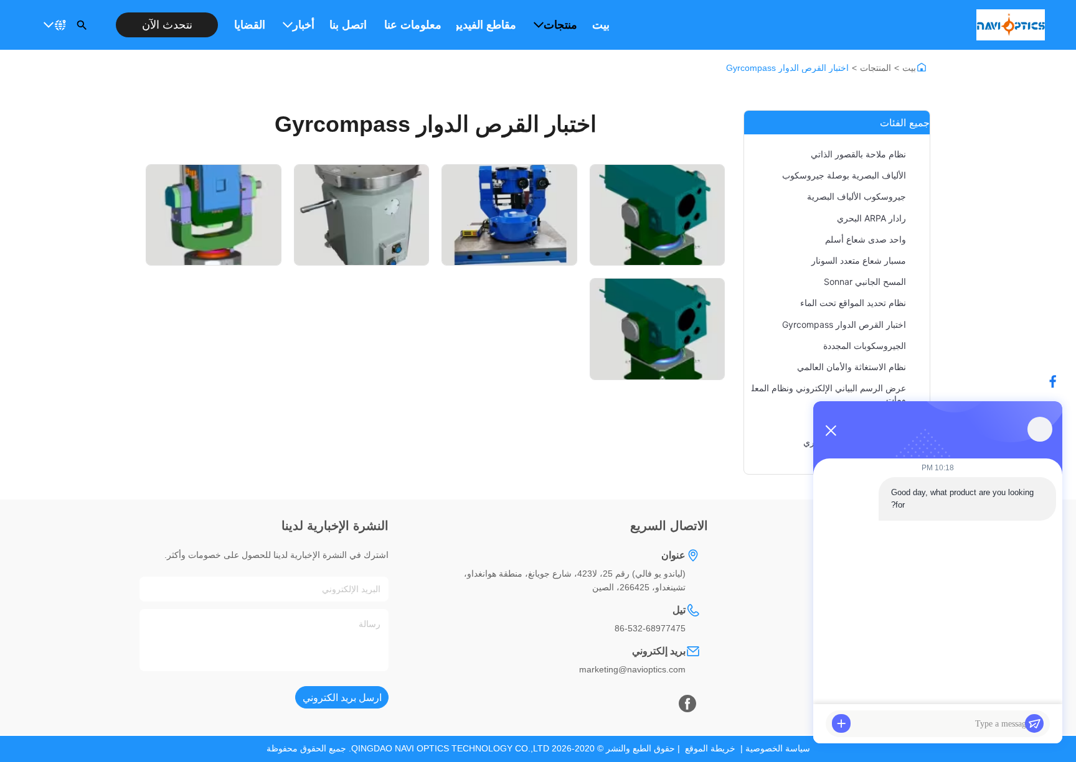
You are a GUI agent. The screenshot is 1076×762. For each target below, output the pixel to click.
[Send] (1034, 723)
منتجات (560, 25)
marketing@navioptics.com (632, 669)
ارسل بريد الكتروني (342, 697)
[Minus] (830, 430)
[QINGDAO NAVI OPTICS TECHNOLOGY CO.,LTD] (1010, 24)
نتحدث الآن (167, 25)
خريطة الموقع (710, 748)
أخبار (303, 25)
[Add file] (841, 723)
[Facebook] (687, 703)
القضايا (249, 25)
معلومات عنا (412, 25)
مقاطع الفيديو (486, 25)
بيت (601, 25)
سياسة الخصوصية (777, 748)
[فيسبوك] (1059, 381)
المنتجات (875, 68)
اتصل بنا (348, 25)
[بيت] (921, 67)
